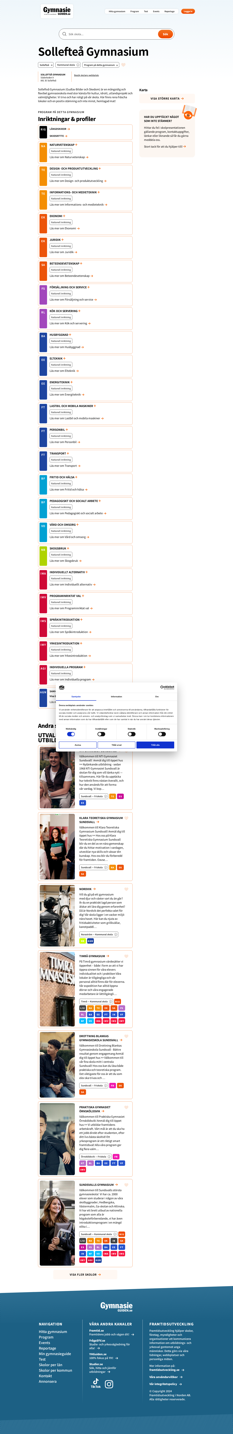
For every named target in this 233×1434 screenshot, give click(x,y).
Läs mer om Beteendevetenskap (70, 276)
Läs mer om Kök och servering (68, 323)
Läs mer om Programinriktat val (69, 608)
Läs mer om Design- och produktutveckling (76, 181)
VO (43, 526)
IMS (43, 621)
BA (43, 336)
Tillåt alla (155, 745)
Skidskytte (57, 135)
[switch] (101, 734)
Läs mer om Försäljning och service (71, 299)
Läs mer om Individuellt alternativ (71, 584)
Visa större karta (165, 98)
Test (146, 11)
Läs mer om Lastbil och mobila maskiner (75, 418)
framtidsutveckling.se (164, 1370)
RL (43, 312)
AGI (43, 668)
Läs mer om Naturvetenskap (67, 157)
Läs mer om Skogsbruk (64, 561)
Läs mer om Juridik (62, 252)
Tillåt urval (116, 745)
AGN (43, 692)
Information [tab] (116, 696)
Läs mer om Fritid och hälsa (67, 489)
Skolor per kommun (55, 1370)
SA (43, 265)
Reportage (169, 11)
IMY (43, 645)
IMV (43, 597)
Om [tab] (157, 696)
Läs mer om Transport (63, 466)
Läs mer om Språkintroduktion (69, 632)
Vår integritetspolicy (163, 1384)
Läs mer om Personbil (63, 442)
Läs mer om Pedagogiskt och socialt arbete (76, 513)
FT (43, 407)
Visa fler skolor (83, 1274)
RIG (43, 129)
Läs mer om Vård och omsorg (68, 537)
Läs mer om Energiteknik (65, 394)
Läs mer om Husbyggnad (65, 347)
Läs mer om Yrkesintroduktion (68, 656)
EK (43, 217)
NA (43, 146)
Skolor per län (50, 1364)
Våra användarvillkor (163, 1377)
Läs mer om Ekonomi (63, 228)
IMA (43, 573)
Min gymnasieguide (55, 1353)
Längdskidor (58, 128)
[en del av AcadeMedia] (59, 16)
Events (156, 11)
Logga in (188, 11)
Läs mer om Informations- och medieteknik (77, 204)
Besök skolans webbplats (86, 75)
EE (43, 360)
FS (43, 288)
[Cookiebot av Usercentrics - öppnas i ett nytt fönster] (162, 688)
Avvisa (78, 745)
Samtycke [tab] (76, 696)
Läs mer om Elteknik (62, 371)
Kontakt (45, 1375)
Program (134, 11)
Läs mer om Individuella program (70, 679)
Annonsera (48, 1381)
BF (43, 478)
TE (43, 170)
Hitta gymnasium (117, 11)
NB (43, 550)
